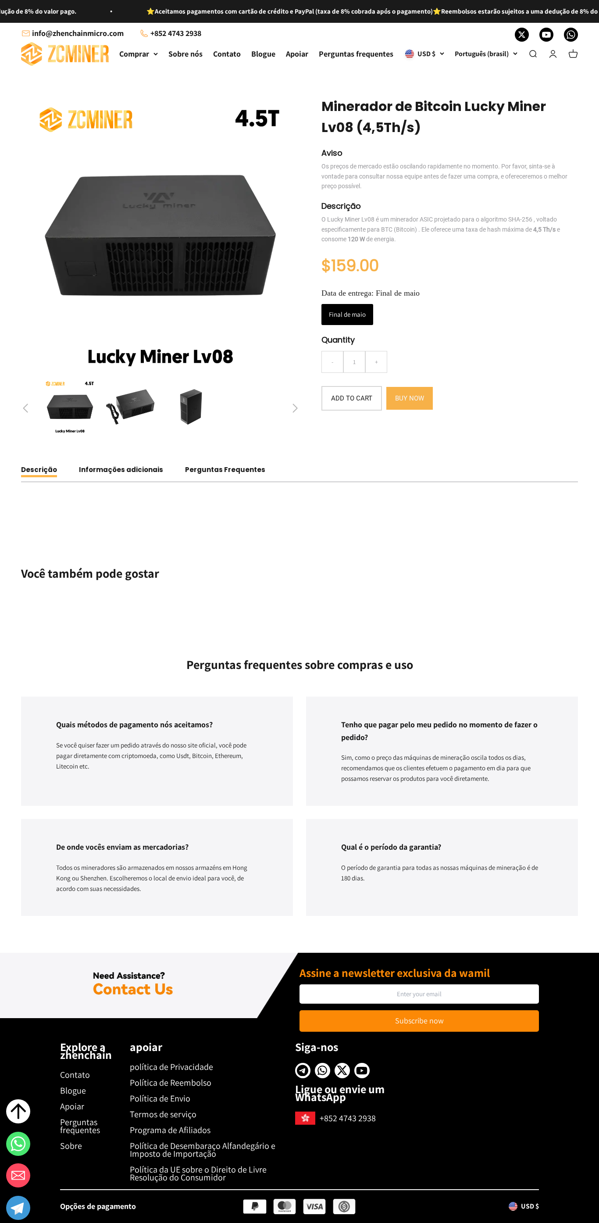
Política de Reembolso (170, 1082)
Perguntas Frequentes (225, 469)
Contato (227, 54)
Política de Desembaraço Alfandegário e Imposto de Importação (202, 1149)
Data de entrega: (370, 293)
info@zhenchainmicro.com (78, 33)
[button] (18, 1209)
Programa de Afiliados (170, 1130)
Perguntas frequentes (356, 54)
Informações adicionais (121, 469)
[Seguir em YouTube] (546, 35)
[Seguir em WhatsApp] (571, 35)
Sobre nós (185, 54)
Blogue (263, 54)
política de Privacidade (171, 1067)
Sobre (71, 1145)
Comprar (134, 54)
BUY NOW (409, 398)
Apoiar (297, 54)
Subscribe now (419, 1021)
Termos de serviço (163, 1114)
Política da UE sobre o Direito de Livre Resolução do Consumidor (198, 1173)
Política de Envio (160, 1098)
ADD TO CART (351, 398)
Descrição (39, 469)
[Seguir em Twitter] (522, 35)
